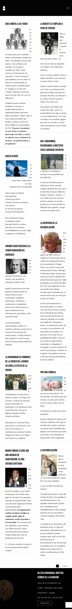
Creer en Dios (11, 156)
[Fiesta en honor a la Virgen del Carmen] (16, 382)
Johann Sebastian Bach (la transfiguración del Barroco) (18, 250)
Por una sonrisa (48, 372)
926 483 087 (58, 597)
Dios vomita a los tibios (16, 24)
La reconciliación (48, 450)
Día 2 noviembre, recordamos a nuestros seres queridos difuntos (52, 146)
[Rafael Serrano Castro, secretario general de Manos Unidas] (16, 477)
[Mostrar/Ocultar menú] (67, 8)
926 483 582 (46, 597)
